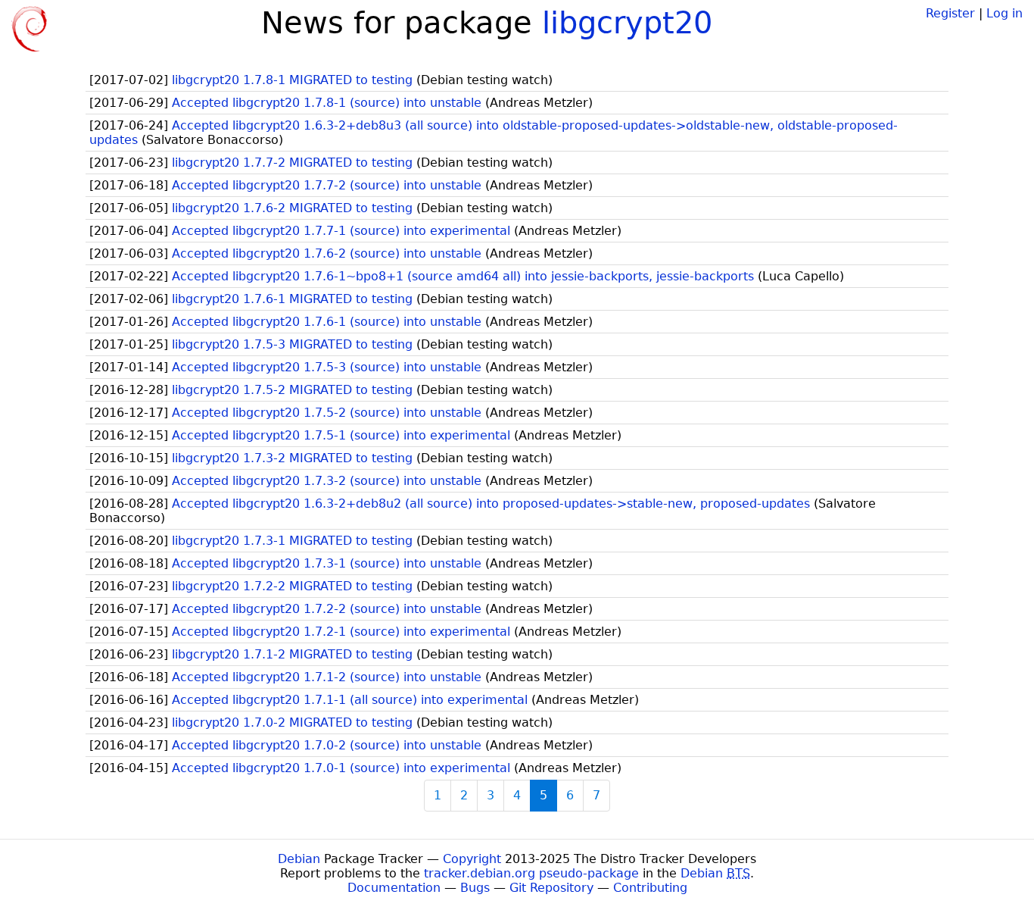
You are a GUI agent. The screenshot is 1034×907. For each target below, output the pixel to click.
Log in (1004, 13)
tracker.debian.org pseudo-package (531, 873)
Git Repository (551, 887)
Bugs (475, 887)
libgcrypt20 (627, 22)
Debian (299, 859)
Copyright (472, 859)
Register (950, 13)
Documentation (394, 887)
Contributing (650, 887)
